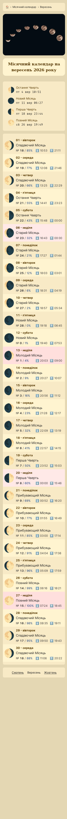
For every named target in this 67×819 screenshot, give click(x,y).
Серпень (18, 672)
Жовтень (50, 672)
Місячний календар (24, 7)
